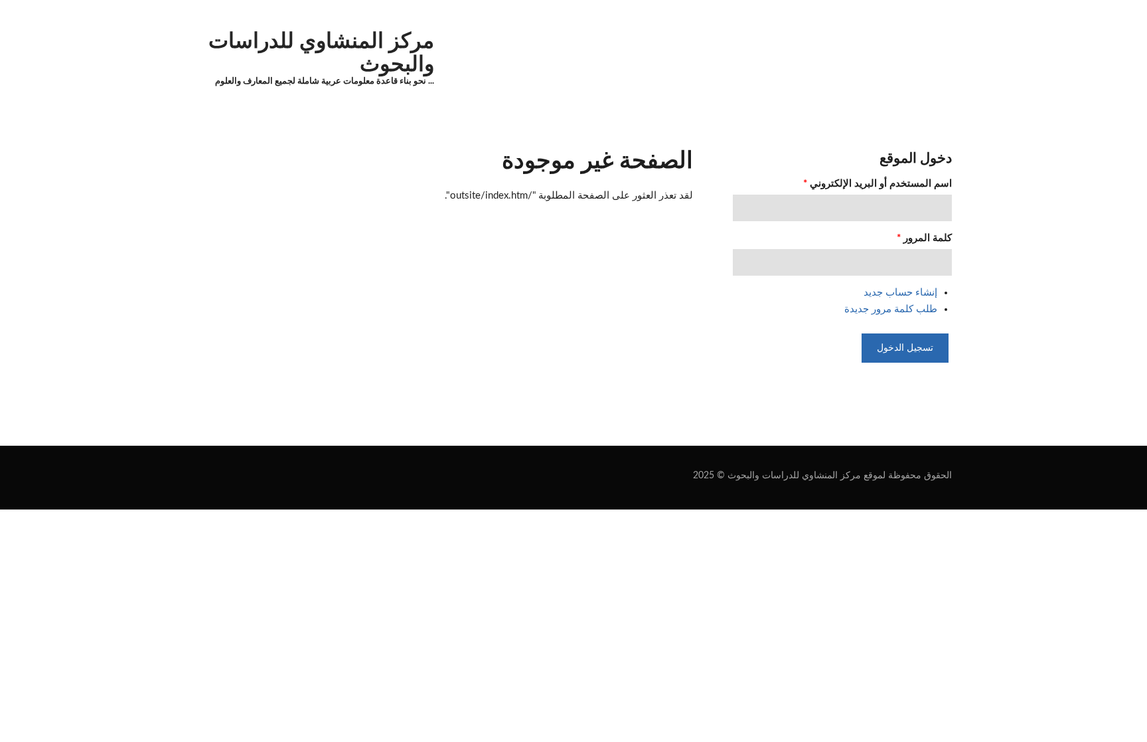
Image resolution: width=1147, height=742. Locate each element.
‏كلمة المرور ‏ (924, 238)
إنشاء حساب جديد (900, 293)
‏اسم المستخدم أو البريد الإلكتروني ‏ (877, 184)
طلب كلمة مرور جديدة (890, 309)
